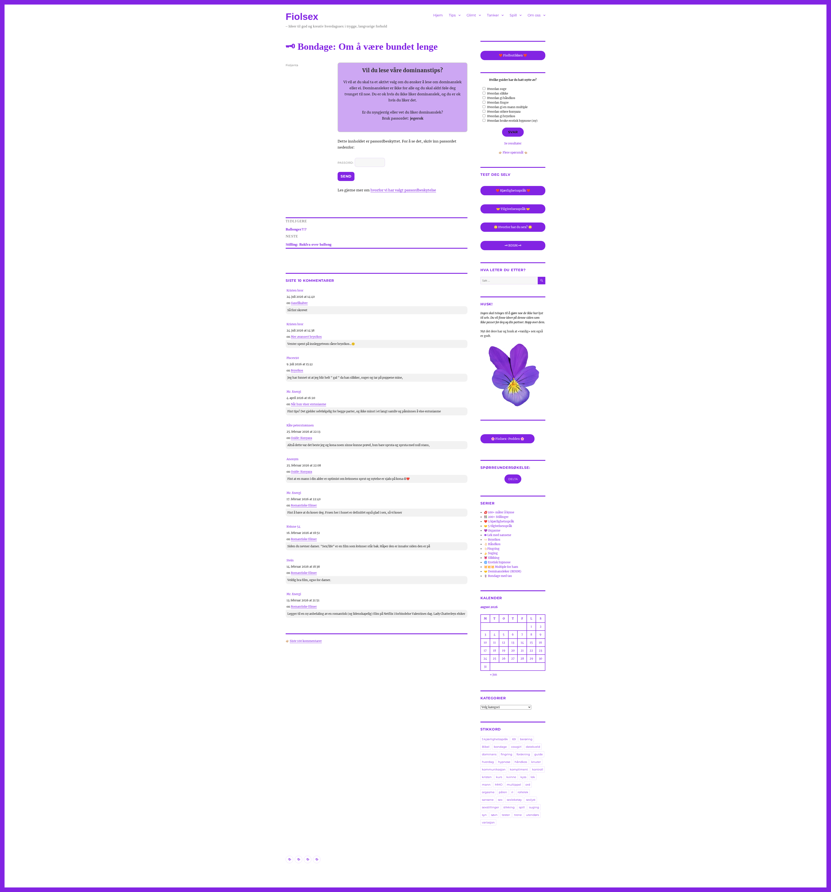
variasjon (488, 822)
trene (518, 815)
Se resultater (513, 143)
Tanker (493, 15)
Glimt (471, 15)
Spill (513, 15)
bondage (500, 746)
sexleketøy (514, 799)
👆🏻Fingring (491, 549)
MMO (498, 784)
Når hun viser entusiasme (308, 404)
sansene (488, 799)
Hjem (438, 15)
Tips (452, 15)
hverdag (488, 762)
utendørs (532, 815)
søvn (494, 815)
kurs (499, 777)
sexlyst (530, 799)
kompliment (519, 769)
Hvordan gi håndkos (501, 98)
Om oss (534, 15)
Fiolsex (302, 16)
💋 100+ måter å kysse (499, 512)
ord (527, 784)
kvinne (511, 777)
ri (512, 792)
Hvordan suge (496, 89)
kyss (523, 777)
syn (484, 815)
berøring (526, 739)
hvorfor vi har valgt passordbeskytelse (403, 190)
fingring (506, 754)
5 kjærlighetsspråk (495, 739)
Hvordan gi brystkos (501, 116)
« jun (493, 674)
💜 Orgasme (492, 530)
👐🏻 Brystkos (492, 539)
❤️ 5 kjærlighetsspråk (499, 521)
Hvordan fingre (498, 102)
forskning (523, 754)
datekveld (533, 746)
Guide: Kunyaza (301, 438)
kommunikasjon (494, 769)
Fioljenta (292, 65)
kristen (487, 777)
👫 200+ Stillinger (496, 517)
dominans (489, 754)
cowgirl (516, 746)
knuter (536, 762)
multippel (514, 784)
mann (486, 784)
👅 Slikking (491, 558)
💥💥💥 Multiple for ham (501, 567)
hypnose (504, 762)
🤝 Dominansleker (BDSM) (502, 571)
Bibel (486, 746)
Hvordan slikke (497, 93)
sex (500, 799)
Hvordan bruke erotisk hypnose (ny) (512, 121)
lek (533, 777)
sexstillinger (490, 807)
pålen (503, 792)
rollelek (523, 792)
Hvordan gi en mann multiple (507, 107)
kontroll (537, 769)
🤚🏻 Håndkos (492, 544)
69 (514, 739)
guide (538, 754)
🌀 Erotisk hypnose (497, 562)
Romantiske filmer (304, 505)
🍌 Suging (491, 553)
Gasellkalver (299, 303)
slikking (509, 807)
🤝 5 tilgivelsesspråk (498, 526)
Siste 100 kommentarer (306, 641)
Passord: (346, 162)
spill (522, 807)
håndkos (521, 762)
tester (506, 815)
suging (534, 807)
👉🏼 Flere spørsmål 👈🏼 (513, 152)
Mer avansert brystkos (306, 337)
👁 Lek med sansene (497, 535)
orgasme (488, 792)
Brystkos (297, 370)
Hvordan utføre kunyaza (503, 112)
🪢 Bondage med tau (498, 576)
